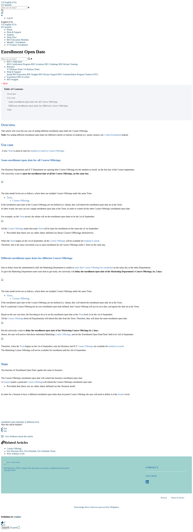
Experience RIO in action (18, 77)
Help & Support (14, 32)
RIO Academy (37, 64)
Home (9, 29)
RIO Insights (32, 74)
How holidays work (16, 453)
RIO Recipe (44, 74)
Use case (11, 98)
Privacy (164, 498)
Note (9, 110)
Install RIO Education (16, 74)
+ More (4, 83)
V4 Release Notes (31, 69)
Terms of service (177, 498)
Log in (10, 18)
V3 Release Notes (15, 69)
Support (10, 34)
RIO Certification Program (19, 64)
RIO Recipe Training (68, 64)
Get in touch (151, 476)
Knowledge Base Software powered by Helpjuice (96, 507)
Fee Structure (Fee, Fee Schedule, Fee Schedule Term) (31, 451)
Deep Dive (12, 37)
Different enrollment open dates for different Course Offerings (38, 106)
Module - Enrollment (16, 42)
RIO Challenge (51, 64)
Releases (11, 67)
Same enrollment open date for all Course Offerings (33, 102)
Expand (14, 527)
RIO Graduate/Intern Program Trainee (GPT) (78, 74)
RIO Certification (14, 61)
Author (17, 517)
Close (4, 528)
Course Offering (14, 448)
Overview (11, 94)
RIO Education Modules (18, 40)
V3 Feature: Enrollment (17, 45)
